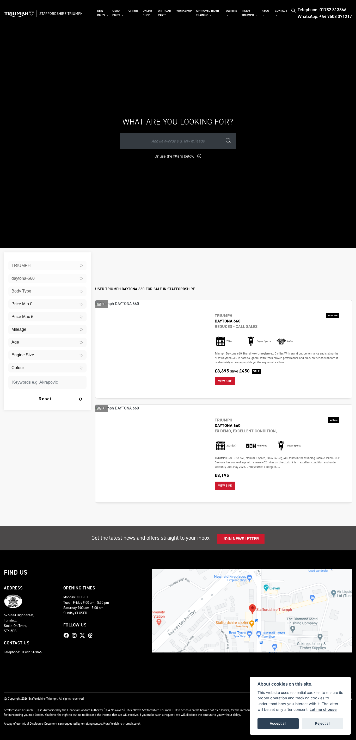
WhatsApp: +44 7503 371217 (325, 16)
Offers (133, 11)
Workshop (184, 11)
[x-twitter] (83, 635)
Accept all (278, 723)
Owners (231, 11)
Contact (281, 11)
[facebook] (67, 635)
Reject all (322, 723)
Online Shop (147, 13)
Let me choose (323, 709)
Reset (45, 399)
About (266, 11)
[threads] (92, 635)
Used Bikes (116, 13)
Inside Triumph (248, 13)
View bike (225, 381)
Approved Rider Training (207, 13)
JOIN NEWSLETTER (241, 539)
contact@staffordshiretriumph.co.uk (116, 724)
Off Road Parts (164, 13)
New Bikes (101, 13)
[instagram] (75, 635)
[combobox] (47, 265)
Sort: (103, 257)
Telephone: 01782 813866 (322, 10)
